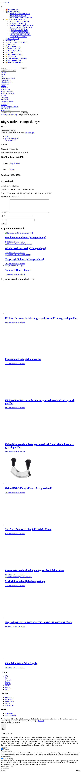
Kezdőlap (4, 114)
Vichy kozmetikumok (20, 35)
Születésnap (9, 697)
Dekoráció (4, 72)
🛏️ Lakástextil (13, 47)
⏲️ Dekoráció (12, 39)
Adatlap (78, 770)
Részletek (41, 721)
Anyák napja (9, 701)
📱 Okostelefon (13, 60)
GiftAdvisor (5, 2)
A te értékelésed (7, 197)
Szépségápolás (13, 48)
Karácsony (8, 699)
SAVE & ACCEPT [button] (7, 766)
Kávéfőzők (4, 88)
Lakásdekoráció (10, 715)
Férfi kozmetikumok (20, 33)
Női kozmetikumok (19, 31)
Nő (6, 678)
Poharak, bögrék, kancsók (9, 107)
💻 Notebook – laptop (16, 58)
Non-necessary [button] (6, 757)
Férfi (6, 676)
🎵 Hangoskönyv (14, 50)
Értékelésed (5, 212)
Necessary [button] (4, 747)
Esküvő (7, 703)
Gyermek (8, 680)
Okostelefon (5, 103)
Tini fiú (7, 682)
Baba (7, 689)
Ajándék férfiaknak (20, 14)
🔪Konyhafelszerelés (17, 43)
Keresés (24, 112)
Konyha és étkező (7, 91)
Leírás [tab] (7, 136)
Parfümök (11, 41)
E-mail (4, 220)
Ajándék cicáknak (19, 29)
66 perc (12, 169)
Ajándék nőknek (18, 16)
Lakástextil (4, 97)
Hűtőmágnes (5, 84)
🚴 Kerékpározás (14, 54)
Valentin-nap (9, 705)
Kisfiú (7, 686)
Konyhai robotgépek (8, 93)
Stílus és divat (5, 108)
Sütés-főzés (9, 713)
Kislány (7, 687)
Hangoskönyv (5, 80)
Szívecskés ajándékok (21, 27)
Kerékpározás (5, 89)
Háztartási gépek (6, 82)
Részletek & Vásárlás (8, 130)
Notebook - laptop (7, 101)
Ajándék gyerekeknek (21, 17)
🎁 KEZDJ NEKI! (12, 10)
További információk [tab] (12, 138)
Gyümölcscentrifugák (8, 78)
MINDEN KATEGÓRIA (9, 70)
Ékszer (3, 76)
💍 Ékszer (10, 45)
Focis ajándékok (18, 23)
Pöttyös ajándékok (19, 21)
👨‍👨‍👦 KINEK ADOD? (13, 12)
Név (3, 216)
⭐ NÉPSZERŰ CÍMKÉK (15, 19)
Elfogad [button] (34, 721)
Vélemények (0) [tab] (10, 140)
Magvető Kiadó (15, 164)
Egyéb (3, 74)
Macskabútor (5, 99)
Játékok (3, 86)
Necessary (6, 749)
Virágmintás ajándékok (22, 25)
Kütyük (9, 52)
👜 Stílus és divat (14, 62)
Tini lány (8, 684)
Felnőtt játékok (18, 37)
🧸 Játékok (11, 56)
